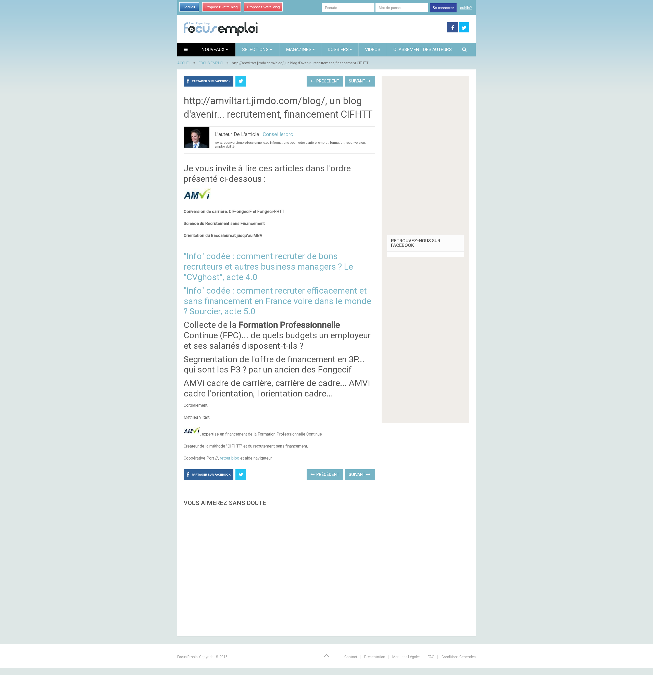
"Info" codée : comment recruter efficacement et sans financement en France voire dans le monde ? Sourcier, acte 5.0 (277, 301)
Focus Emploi (187, 657)
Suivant (357, 81)
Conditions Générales (459, 657)
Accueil (189, 7)
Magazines (298, 49)
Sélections (256, 49)
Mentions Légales (406, 657)
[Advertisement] (279, 569)
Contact (350, 657)
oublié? (466, 8)
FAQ (431, 657)
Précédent (327, 81)
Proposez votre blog (221, 7)
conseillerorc (278, 134)
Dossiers (338, 49)
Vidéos (372, 49)
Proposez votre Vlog (263, 7)
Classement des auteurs (422, 49)
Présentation (374, 657)
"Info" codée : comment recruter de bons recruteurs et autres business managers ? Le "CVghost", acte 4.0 (268, 266)
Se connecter (443, 8)
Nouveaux (213, 49)
